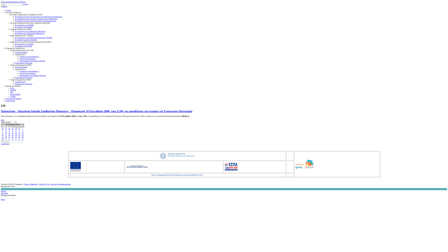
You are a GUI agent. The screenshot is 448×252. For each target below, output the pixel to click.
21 (19, 135)
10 (6, 133)
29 (13, 129)
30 (16, 129)
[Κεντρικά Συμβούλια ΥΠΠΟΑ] (13, 2)
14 (19, 133)
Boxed (3, 191)
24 (6, 137)
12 (13, 133)
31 (19, 129)
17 (6, 135)
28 (9, 129)
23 (3, 137)
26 (3, 129)
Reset (3, 200)
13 (16, 133)
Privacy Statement (30, 184)
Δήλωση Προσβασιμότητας (60, 184)
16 (3, 135)
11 (9, 133)
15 (23, 133)
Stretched (4, 193)
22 (23, 135)
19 (13, 135)
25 (9, 137)
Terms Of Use (44, 184)
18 (9, 135)
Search (25, 4)
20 (16, 135)
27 (6, 129)
